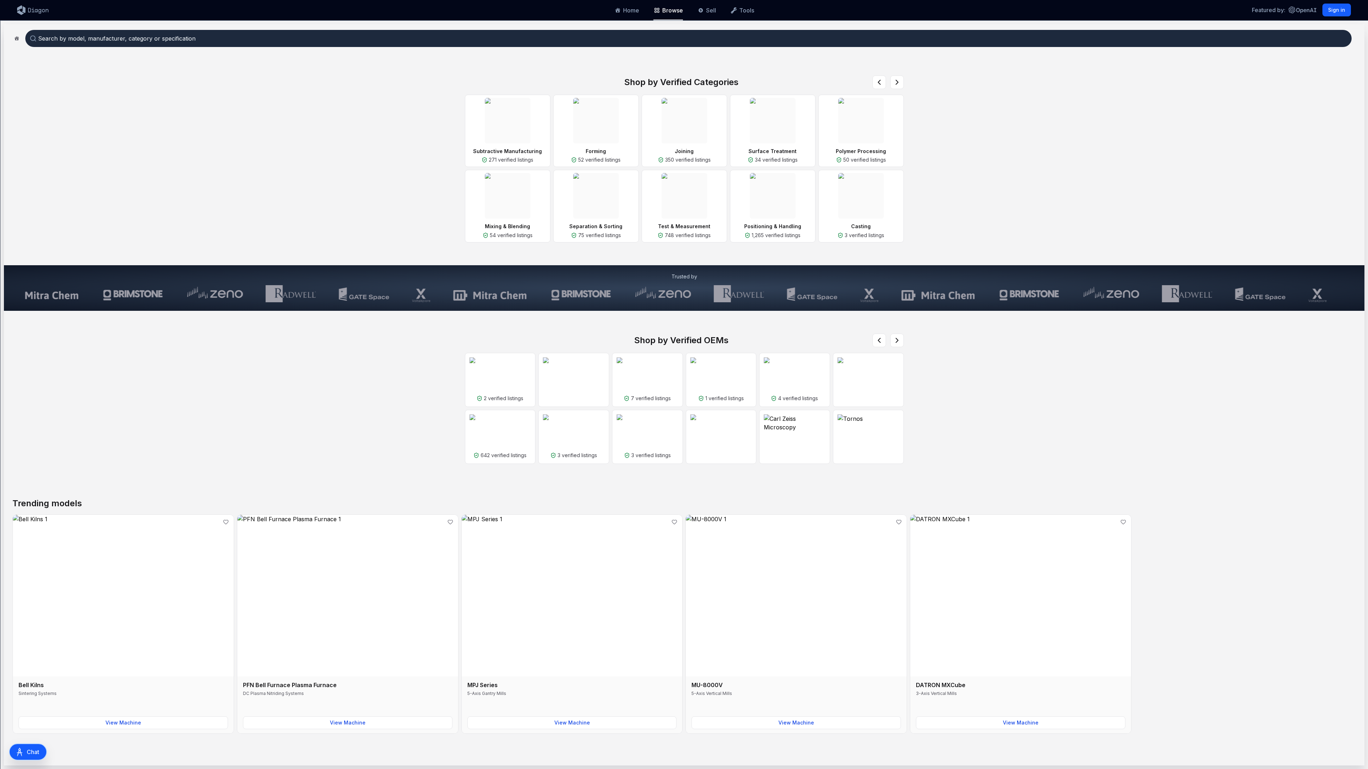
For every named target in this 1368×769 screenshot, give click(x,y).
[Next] (897, 82)
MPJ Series (482, 685)
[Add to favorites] (226, 522)
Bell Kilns (31, 685)
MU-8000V (707, 685)
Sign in (1336, 10)
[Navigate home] (16, 38)
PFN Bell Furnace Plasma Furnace (290, 685)
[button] (123, 624)
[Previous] (879, 82)
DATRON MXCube (940, 685)
